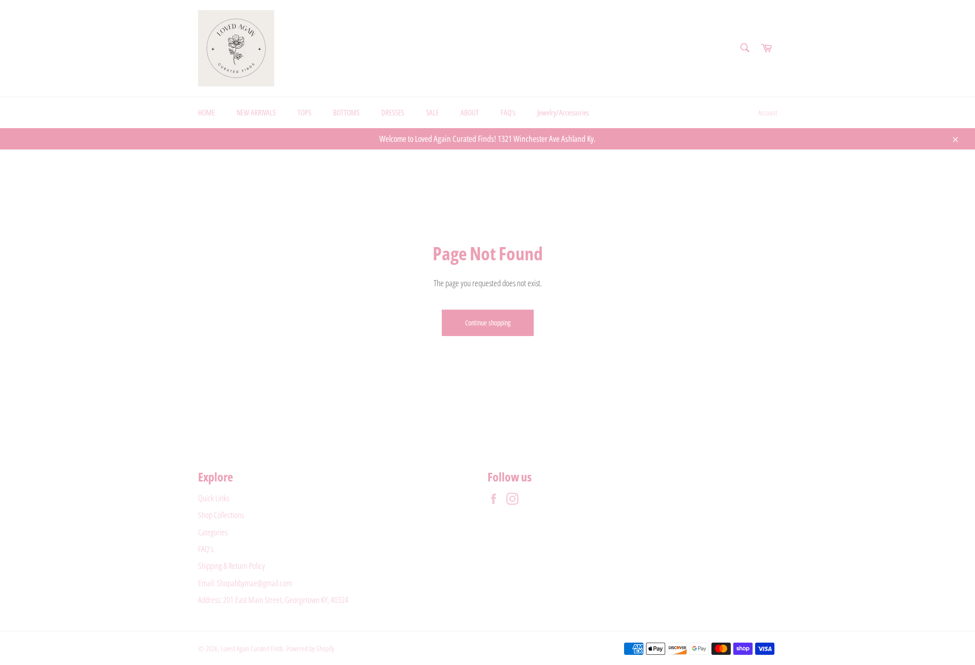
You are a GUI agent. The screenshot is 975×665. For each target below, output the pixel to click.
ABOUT (470, 112)
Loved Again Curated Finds (252, 648)
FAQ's (508, 112)
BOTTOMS (346, 112)
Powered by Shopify (310, 648)
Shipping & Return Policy (231, 565)
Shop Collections (221, 515)
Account (767, 112)
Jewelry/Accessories (563, 112)
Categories (213, 532)
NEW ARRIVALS (256, 112)
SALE (432, 112)
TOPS (304, 112)
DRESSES (392, 112)
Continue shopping (487, 322)
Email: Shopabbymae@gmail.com (245, 583)
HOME (206, 112)
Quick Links (213, 498)
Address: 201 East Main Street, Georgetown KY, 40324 (273, 600)
